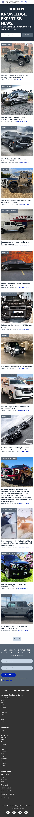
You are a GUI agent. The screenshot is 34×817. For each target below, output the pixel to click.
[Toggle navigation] (31, 2)
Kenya (3, 761)
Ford (2, 702)
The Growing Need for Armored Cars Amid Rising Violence (16, 201)
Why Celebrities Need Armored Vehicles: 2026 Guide (13, 160)
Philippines (4, 758)
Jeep (2, 717)
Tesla (2, 719)
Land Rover (4, 712)
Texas (3, 742)
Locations (4, 779)
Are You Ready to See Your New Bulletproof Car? (13, 586)
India (2, 739)
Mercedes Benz (5, 698)
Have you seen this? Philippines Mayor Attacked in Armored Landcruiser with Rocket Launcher (16, 543)
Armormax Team (21, 121)
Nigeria (3, 763)
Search (27, 35)
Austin (19, 79)
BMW (2, 705)
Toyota (3, 700)
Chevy (3, 714)
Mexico (3, 733)
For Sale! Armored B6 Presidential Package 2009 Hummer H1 (14, 77)
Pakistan (3, 754)
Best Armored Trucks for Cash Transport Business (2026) (13, 118)
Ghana (3, 765)
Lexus (3, 721)
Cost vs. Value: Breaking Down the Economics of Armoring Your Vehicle (15, 449)
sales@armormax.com (12, 798)
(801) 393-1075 (10, 794)
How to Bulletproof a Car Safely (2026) (16, 367)
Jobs (2, 781)
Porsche (3, 707)
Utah (2, 730)
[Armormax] (10, 2)
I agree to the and (15, 679)
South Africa (4, 735)
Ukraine (3, 752)
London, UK (4, 749)
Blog (2, 777)
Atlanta (3, 744)
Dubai (3, 756)
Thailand (4, 737)
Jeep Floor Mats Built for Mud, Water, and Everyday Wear (16, 627)
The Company (5, 774)
